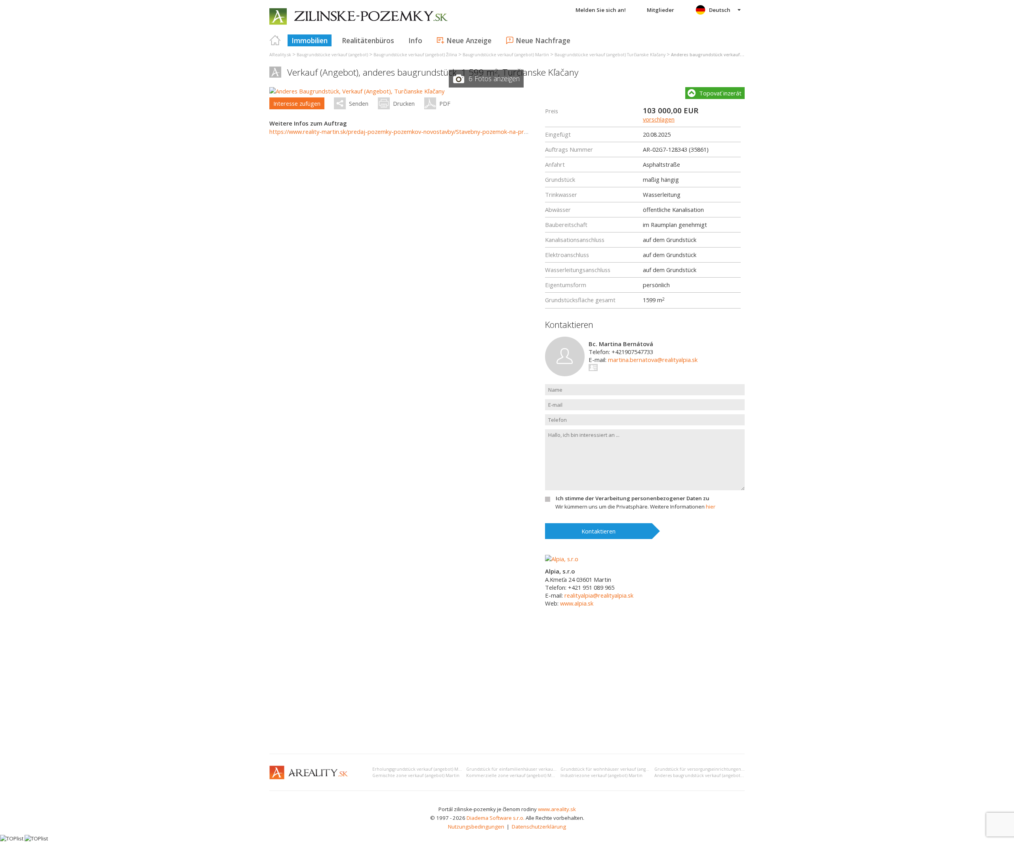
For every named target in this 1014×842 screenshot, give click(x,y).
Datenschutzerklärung (539, 826)
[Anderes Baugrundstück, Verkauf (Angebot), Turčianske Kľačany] (356, 91)
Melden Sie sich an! (601, 9)
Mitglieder (660, 9)
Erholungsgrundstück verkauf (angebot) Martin (420, 769)
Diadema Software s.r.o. (495, 817)
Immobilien (310, 40)
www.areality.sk (557, 809)
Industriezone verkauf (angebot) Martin (601, 775)
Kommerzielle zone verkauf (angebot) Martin (513, 775)
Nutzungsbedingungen (476, 826)
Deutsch (719, 9)
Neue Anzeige (469, 40)
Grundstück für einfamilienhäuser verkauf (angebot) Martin (528, 769)
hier (710, 506)
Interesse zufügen (296, 103)
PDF (444, 103)
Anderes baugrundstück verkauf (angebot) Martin (705, 775)
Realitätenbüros (368, 40)
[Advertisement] (507, 688)
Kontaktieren (598, 531)
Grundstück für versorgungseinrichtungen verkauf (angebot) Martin (724, 769)
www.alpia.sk (576, 603)
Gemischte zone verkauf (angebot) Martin (415, 775)
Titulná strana (275, 40)
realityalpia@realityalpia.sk (598, 595)
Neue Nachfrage (543, 40)
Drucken (404, 103)
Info (415, 40)
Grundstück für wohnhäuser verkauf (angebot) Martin (616, 769)
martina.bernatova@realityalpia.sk (653, 360)
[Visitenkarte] (593, 367)
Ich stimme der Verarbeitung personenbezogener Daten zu (632, 498)
